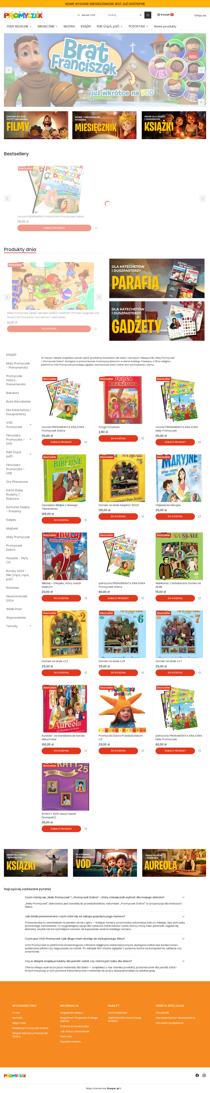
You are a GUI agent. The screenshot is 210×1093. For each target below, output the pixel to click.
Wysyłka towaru (70, 1041)
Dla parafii (162, 1013)
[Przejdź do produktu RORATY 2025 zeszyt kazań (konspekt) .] (65, 787)
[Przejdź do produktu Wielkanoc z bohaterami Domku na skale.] (179, 556)
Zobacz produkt (54, 228)
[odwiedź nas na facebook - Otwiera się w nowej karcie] (197, 1075)
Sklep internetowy (102, 1088)
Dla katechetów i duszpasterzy (175, 1018)
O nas (16, 1013)
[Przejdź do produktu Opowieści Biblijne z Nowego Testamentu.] (65, 478)
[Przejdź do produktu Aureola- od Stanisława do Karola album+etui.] (65, 708)
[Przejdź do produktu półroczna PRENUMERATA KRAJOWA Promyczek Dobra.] (122, 556)
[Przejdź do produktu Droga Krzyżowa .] (122, 400)
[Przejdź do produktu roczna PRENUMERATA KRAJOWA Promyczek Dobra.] (58, 189)
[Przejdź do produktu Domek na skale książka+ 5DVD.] (122, 478)
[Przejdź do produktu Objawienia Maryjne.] (179, 478)
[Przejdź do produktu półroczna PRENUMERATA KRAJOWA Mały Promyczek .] (179, 708)
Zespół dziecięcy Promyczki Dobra (30, 1034)
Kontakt (17, 1018)
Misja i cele (19, 1023)
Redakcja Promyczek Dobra (30, 1028)
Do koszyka (49, 328)
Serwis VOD (88, 15)
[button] (147, 15)
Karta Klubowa (117, 1013)
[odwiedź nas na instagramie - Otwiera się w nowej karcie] (204, 1075)
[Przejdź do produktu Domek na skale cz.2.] (65, 634)
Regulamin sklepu (71, 1013)
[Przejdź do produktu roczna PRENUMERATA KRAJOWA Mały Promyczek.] (179, 400)
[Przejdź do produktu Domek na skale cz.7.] (179, 634)
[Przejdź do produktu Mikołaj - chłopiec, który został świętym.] (65, 556)
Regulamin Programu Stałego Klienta (79, 1019)
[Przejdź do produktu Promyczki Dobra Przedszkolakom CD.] (122, 708)
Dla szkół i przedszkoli (169, 1023)
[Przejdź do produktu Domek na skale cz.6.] (122, 634)
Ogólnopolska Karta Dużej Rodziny (124, 1019)
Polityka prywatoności (74, 1026)
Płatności (66, 1036)
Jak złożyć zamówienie (74, 1031)
